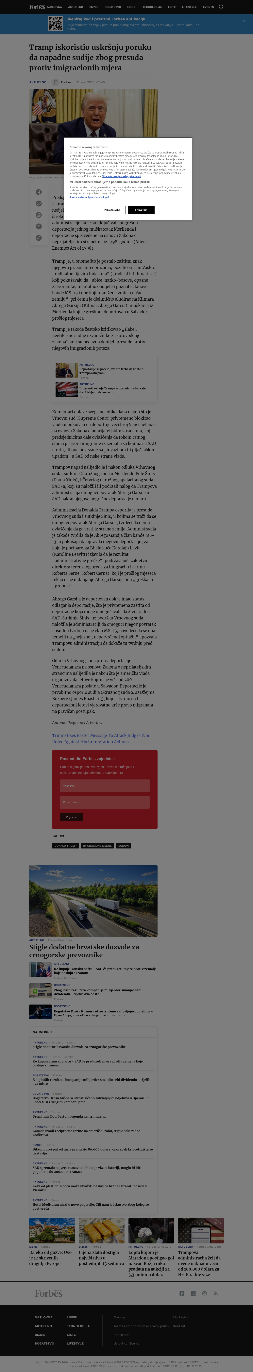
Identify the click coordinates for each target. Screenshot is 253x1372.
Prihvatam (141, 209)
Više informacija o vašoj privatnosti (121, 176)
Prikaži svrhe (112, 209)
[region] (128, 178)
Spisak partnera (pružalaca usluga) (89, 197)
